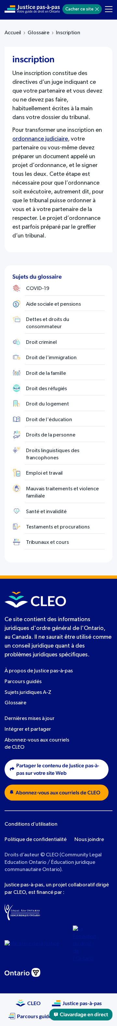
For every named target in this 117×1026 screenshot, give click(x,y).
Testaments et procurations (58, 527)
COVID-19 (37, 288)
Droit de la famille (46, 373)
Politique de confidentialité (36, 839)
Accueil (13, 33)
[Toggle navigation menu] (108, 9)
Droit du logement (47, 404)
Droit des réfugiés (46, 388)
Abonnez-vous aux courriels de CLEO (58, 792)
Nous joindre (89, 839)
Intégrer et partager (28, 729)
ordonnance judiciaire (40, 139)
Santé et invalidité (46, 511)
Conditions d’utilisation (31, 824)
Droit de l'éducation (49, 419)
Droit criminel (41, 342)
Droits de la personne (50, 435)
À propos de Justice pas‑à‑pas (39, 671)
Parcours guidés (23, 681)
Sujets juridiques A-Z (28, 692)
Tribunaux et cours (47, 542)
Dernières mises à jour (30, 718)
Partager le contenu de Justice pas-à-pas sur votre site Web (57, 769)
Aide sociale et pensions (53, 304)
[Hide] (97, 9)
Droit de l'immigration (51, 357)
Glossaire (38, 33)
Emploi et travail (44, 473)
